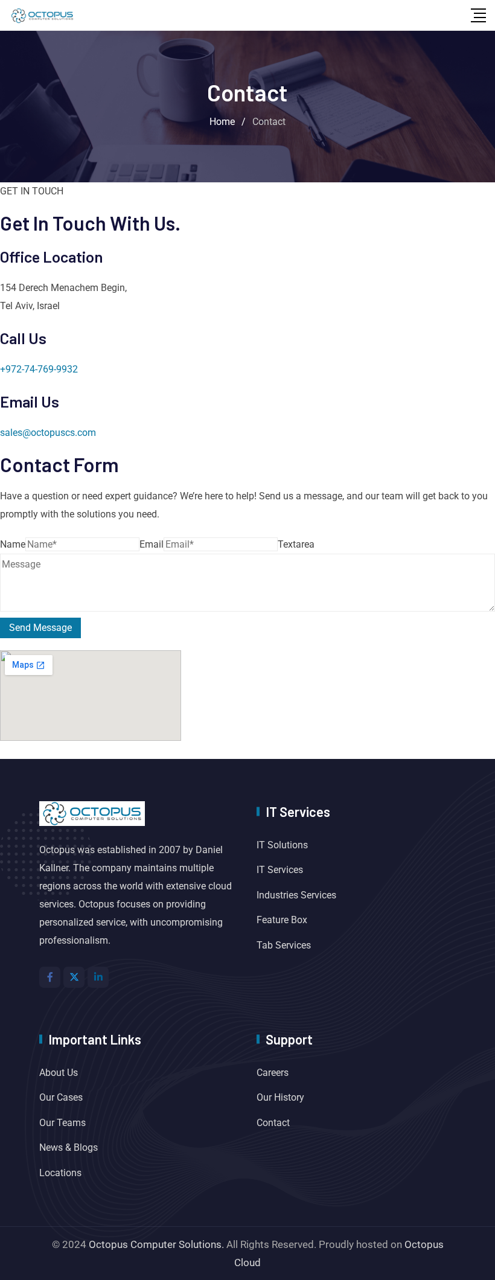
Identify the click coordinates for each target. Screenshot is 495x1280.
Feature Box (282, 920)
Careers (273, 1072)
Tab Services (284, 945)
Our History (280, 1097)
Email (151, 544)
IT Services (280, 869)
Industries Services (296, 895)
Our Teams (62, 1122)
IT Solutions (282, 845)
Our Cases (61, 1097)
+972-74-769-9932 (39, 369)
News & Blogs (68, 1147)
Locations (60, 1173)
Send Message (40, 627)
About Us (58, 1072)
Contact (273, 1122)
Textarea (296, 544)
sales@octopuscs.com (48, 432)
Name (12, 544)
